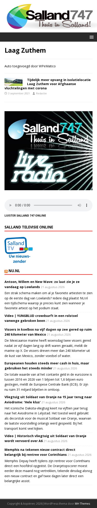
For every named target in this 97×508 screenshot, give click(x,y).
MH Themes (82, 504)
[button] (91, 37)
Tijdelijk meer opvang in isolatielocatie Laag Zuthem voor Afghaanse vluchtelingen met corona (48, 84)
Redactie (41, 93)
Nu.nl (14, 270)
